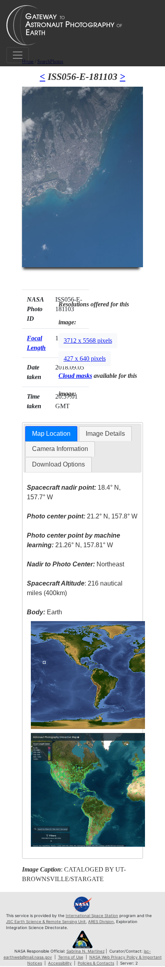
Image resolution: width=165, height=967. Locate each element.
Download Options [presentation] (58, 464)
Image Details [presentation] (105, 433)
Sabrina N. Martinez (85, 951)
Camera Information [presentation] (60, 448)
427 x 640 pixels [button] (85, 358)
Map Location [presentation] (51, 433)
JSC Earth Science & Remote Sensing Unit (46, 921)
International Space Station (92, 915)
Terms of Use (70, 957)
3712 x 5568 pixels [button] (88, 340)
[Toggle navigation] (17, 55)
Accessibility (60, 963)
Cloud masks (75, 375)
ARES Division (101, 921)
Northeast (75, 564)
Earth (44, 612)
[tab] (51, 434)
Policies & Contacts (96, 963)
